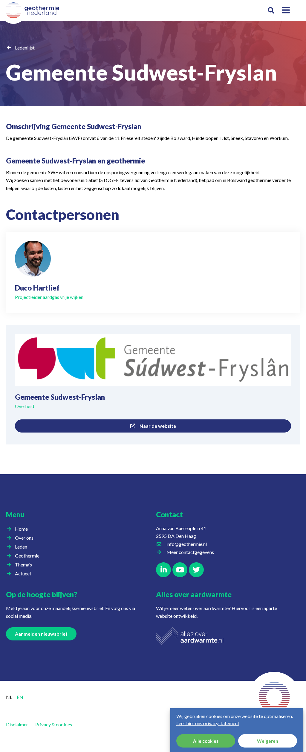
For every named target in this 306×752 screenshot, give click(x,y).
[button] (271, 11)
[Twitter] (196, 569)
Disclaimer (17, 724)
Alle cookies (205, 741)
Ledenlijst (25, 47)
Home (21, 529)
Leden (21, 546)
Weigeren (267, 741)
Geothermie (27, 555)
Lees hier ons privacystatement (207, 723)
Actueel (23, 573)
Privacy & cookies (53, 724)
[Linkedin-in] (163, 569)
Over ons (24, 538)
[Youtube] (179, 569)
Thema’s (23, 564)
